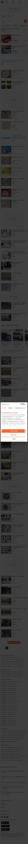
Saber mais (13, 434)
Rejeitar (14, 438)
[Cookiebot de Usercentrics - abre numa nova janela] (20, 404)
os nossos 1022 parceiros (11, 414)
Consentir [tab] (4, 408)
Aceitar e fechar (14, 431)
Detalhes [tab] (10, 408)
